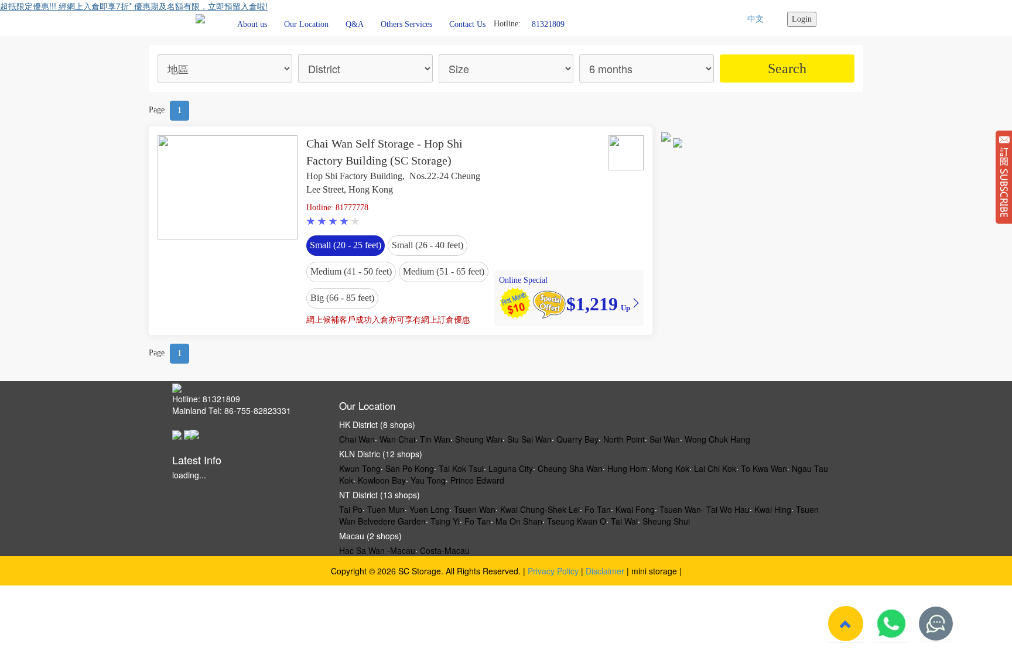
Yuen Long (429, 509)
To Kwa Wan (764, 468)
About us (252, 24)
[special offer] (548, 303)
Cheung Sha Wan (570, 468)
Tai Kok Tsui (461, 468)
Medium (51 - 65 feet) (443, 271)
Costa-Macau (445, 550)
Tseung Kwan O (576, 521)
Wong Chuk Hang (717, 439)
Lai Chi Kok (715, 468)
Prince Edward (477, 480)
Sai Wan (664, 439)
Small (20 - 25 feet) (345, 245)
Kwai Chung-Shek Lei (540, 509)
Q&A (355, 24)
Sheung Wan (478, 439)
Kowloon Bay (382, 480)
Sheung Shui (666, 521)
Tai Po (351, 509)
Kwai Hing (772, 509)
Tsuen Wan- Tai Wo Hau (704, 509)
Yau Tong (428, 480)
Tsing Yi (445, 521)
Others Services (406, 24)
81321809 (548, 23)
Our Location (306, 24)
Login (802, 19)
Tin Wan (435, 439)
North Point (624, 439)
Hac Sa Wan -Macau (377, 550)
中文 (755, 19)
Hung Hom (627, 468)
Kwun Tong (360, 468)
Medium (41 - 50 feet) (351, 271)
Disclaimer (605, 571)
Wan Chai (397, 439)
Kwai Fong (635, 509)
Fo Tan (597, 509)
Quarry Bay (577, 439)
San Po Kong (409, 468)
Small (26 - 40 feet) (427, 245)
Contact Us (467, 24)
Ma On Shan (518, 521)
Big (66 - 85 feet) (342, 298)
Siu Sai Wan (529, 439)
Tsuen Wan (474, 509)
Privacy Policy (553, 571)
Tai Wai (624, 521)
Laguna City (510, 468)
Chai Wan (357, 439)
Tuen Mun (386, 509)
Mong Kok (670, 468)
